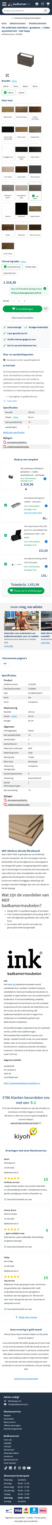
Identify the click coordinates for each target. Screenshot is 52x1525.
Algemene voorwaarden (15, 1517)
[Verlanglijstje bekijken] (42, 4)
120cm (21, 92)
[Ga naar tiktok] (6, 1468)
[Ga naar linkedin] (10, 1468)
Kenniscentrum (11, 1459)
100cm (10, 92)
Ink (5, 663)
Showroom (9, 1449)
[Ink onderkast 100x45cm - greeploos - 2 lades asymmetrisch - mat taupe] (26, 57)
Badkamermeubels (18, 23)
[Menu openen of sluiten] (4, 4)
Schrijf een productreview (26, 1378)
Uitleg (14, 81)
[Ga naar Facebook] (15, 1468)
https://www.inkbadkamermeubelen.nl (22, 1083)
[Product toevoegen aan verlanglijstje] (45, 308)
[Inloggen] (37, 4)
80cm (25, 86)
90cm (35, 86)
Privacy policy (40, 1517)
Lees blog (8, 646)
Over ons (8, 1439)
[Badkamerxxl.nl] (19, 4)
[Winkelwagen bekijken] (48, 4)
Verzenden (9, 1418)
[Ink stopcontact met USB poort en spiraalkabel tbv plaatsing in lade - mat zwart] (16, 535)
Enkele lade (30, 266)
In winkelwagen (24, 308)
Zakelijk (7, 1443)
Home (4, 23)
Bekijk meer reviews (28, 1317)
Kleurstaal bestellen (22, 317)
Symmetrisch (9, 273)
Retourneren (10, 1422)
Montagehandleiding (17, 442)
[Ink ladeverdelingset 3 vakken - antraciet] (16, 505)
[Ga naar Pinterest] (24, 1468)
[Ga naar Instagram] (19, 1468)
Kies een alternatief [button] (33, 512)
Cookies (29, 1517)
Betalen (7, 1415)
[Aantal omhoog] (24, 300)
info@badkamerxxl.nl (18, 1404)
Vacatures (8, 1456)
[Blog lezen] (21, 621)
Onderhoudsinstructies (18, 446)
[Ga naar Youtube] (29, 1468)
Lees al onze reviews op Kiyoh (24, 1123)
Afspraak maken (11, 1453)
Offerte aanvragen (12, 1425)
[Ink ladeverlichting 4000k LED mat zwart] (16, 563)
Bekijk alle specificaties (14, 432)
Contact (7, 1446)
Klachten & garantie (13, 1428)
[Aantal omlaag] (13, 300)
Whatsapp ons (14, 1401)
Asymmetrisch (14, 266)
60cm (5, 86)
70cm (15, 86)
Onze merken (10, 1463)
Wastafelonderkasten (37, 23)
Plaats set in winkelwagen (27, 590)
